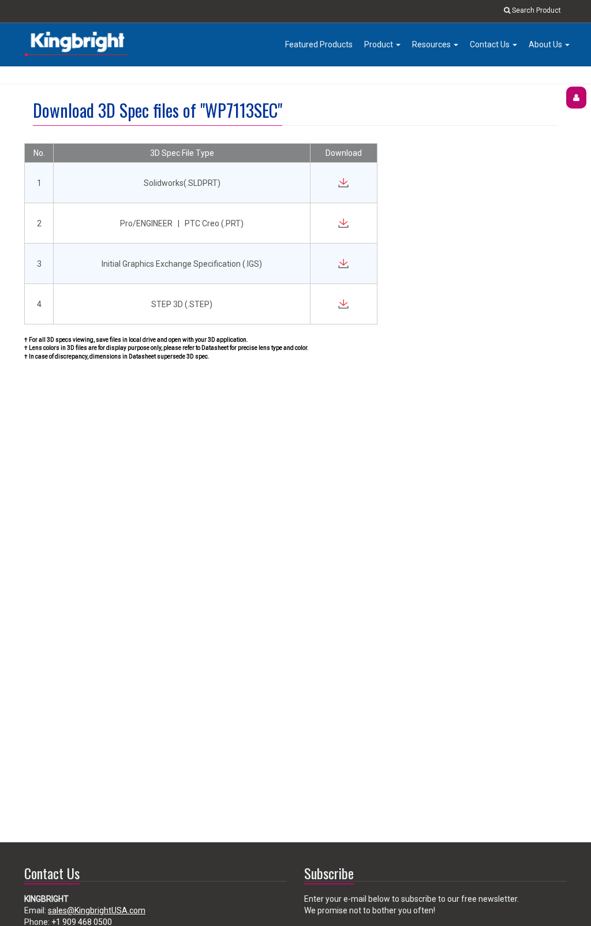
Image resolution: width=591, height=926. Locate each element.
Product (379, 44)
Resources (432, 44)
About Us (546, 44)
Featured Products (319, 44)
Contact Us (490, 44)
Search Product (535, 10)
